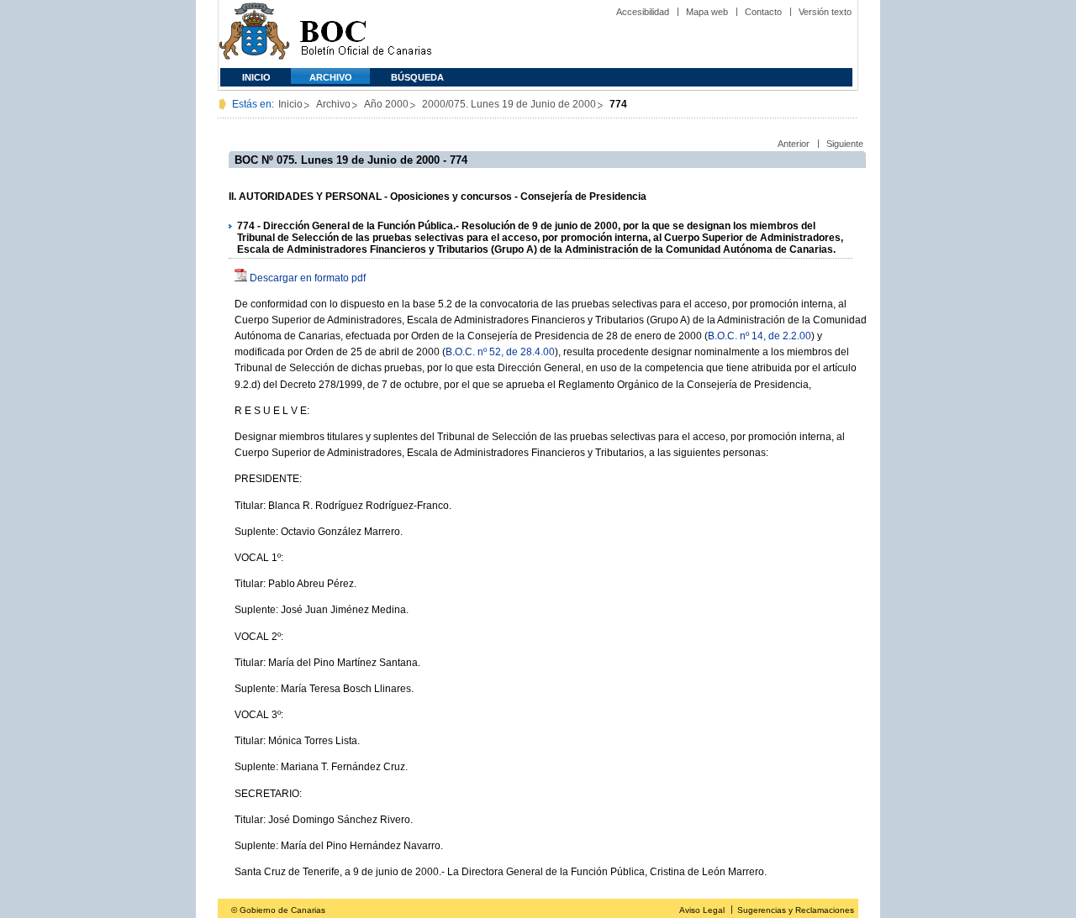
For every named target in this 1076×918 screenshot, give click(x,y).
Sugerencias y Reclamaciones (795, 910)
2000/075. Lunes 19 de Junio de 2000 (509, 104)
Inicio (256, 77)
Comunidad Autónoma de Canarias (254, 34)
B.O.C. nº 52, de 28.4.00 (500, 352)
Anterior (794, 144)
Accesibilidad (642, 12)
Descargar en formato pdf (308, 278)
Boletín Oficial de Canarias (365, 34)
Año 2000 (386, 104)
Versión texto (825, 12)
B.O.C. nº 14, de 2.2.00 (759, 336)
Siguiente (844, 144)
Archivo (330, 77)
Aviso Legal (702, 910)
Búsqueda (417, 77)
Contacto (763, 12)
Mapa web (707, 12)
